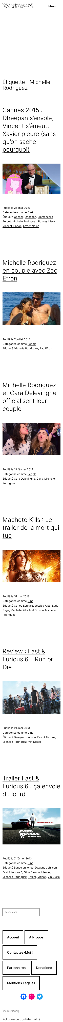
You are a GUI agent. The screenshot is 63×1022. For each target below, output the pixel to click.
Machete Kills (19, 610)
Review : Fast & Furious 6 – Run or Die (28, 659)
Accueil (13, 937)
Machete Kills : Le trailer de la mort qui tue (31, 527)
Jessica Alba (43, 605)
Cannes (18, 216)
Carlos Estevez (23, 605)
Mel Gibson (36, 610)
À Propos (36, 937)
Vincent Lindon (12, 226)
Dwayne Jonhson (25, 737)
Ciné (30, 212)
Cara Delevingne (24, 478)
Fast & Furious (46, 737)
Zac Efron (46, 348)
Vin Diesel (34, 741)
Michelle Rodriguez (24, 221)
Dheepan (30, 216)
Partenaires (16, 968)
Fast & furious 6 (12, 872)
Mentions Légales (21, 983)
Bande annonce (23, 867)
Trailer (32, 876)
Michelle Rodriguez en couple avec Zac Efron (30, 270)
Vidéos (41, 876)
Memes (45, 872)
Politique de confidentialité (21, 1019)
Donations (44, 968)
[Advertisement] (31, 45)
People (32, 343)
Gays (39, 478)
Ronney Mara (46, 221)
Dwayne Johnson (46, 867)
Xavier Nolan (31, 226)
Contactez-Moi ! (20, 952)
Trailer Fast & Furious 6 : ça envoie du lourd (31, 786)
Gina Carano (32, 872)
